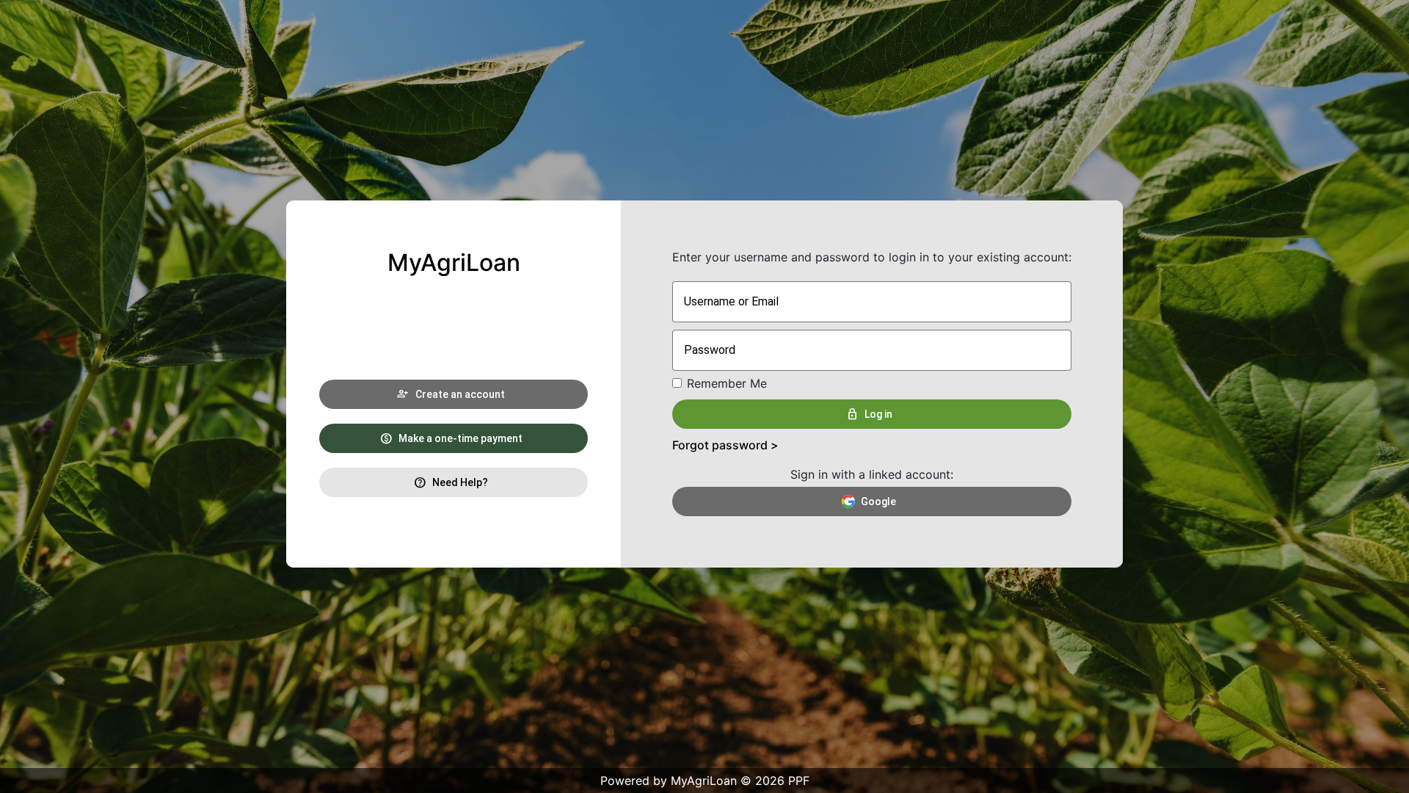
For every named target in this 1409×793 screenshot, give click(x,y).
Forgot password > (725, 445)
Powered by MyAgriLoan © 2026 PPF (704, 780)
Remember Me (727, 383)
